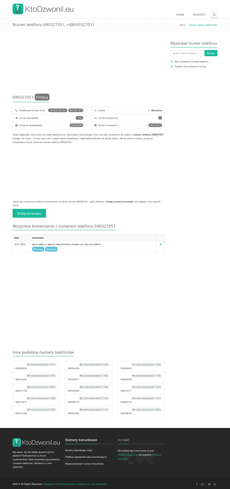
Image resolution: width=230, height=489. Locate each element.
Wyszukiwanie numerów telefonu (191, 61)
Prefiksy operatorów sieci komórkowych (86, 456)
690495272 (88, 400)
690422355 (88, 411)
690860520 (35, 366)
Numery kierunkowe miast (78, 450)
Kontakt (199, 14)
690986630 (141, 366)
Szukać (211, 53)
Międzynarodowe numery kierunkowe (84, 463)
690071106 (35, 388)
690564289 (88, 366)
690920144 (141, 400)
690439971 (88, 377)
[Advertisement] (89, 64)
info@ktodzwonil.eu (128, 454)
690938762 (141, 411)
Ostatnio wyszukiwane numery (190, 66)
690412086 (35, 377)
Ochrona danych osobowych (73, 484)
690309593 (88, 388)
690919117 (141, 388)
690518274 (35, 400)
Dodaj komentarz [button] (29, 213)
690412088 (35, 411)
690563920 (141, 377)
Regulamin (50, 484)
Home (180, 14)
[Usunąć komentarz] (160, 244)
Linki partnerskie (98, 484)
